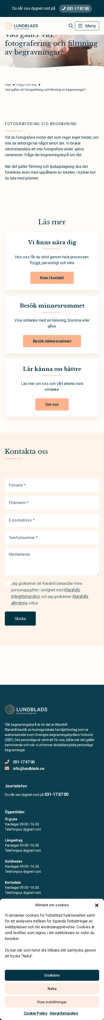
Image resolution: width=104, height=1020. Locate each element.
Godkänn (52, 975)
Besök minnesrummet (52, 341)
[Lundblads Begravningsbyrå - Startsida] (31, 709)
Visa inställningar (52, 1002)
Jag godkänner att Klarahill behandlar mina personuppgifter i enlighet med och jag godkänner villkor (49, 593)
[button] (96, 905)
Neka (52, 989)
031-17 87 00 (78, 8)
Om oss (52, 404)
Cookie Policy (35, 1013)
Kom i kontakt (52, 278)
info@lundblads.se (28, 768)
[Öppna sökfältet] (71, 26)
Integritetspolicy (64, 1013)
